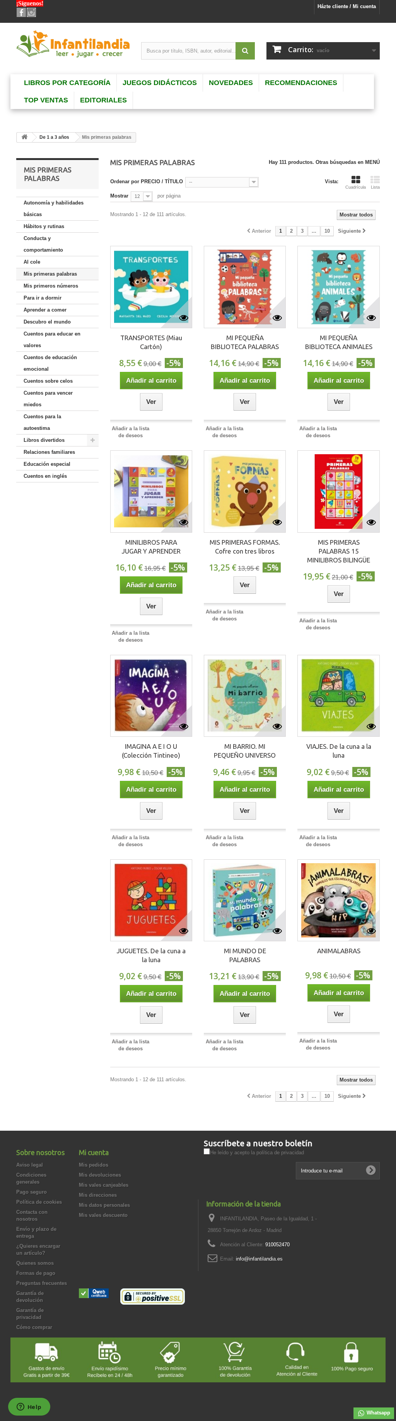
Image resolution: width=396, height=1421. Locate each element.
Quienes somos (35, 1263)
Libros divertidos (44, 440)
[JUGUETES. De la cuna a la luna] (151, 900)
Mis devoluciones (100, 1175)
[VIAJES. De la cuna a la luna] (338, 696)
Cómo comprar (34, 1327)
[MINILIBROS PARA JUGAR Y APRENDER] (151, 491)
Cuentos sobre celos (48, 381)
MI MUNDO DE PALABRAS (245, 955)
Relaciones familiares (49, 452)
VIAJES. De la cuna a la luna (338, 751)
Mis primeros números (51, 286)
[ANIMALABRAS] (338, 900)
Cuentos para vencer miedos (48, 398)
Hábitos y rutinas (44, 226)
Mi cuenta (94, 1152)
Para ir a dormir (42, 298)
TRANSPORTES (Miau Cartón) (151, 342)
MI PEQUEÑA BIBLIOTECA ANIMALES (338, 342)
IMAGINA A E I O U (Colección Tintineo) (151, 751)
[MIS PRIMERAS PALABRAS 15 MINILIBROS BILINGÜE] (338, 491)
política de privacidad (280, 1152)
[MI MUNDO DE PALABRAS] (245, 900)
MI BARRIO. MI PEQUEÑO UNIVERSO (245, 751)
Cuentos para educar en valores (52, 339)
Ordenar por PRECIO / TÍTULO (146, 181)
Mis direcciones (98, 1195)
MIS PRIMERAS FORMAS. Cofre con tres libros (245, 546)
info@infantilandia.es (259, 1259)
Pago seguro (31, 1192)
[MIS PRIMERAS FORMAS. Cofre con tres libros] (245, 491)
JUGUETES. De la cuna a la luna (151, 955)
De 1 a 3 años (54, 137)
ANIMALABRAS (338, 950)
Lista (375, 187)
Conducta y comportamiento (43, 244)
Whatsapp (377, 1413)
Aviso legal (29, 1165)
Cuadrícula (355, 187)
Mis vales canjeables (103, 1185)
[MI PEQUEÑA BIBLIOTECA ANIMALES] (338, 287)
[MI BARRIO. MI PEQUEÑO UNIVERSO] (245, 696)
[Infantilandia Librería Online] (73, 46)
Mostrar (119, 196)
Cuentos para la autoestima (42, 422)
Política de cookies (39, 1202)
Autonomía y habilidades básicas (54, 208)
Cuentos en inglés (45, 476)
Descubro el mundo (47, 322)
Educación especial (47, 464)
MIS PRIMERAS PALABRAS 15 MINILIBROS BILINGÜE (338, 551)
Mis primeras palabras (50, 274)
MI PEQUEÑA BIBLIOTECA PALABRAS (245, 342)
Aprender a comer (45, 310)
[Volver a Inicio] (24, 137)
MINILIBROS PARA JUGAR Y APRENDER (151, 546)
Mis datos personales (104, 1205)
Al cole (32, 262)
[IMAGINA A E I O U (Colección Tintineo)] (151, 696)
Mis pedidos (93, 1165)
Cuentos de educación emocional (50, 363)
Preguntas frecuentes (41, 1283)
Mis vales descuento (103, 1215)
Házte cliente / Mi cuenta (346, 6)
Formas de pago (35, 1273)
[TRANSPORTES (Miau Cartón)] (151, 287)
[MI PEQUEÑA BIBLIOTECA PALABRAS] (245, 287)
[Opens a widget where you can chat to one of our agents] (29, 1407)
